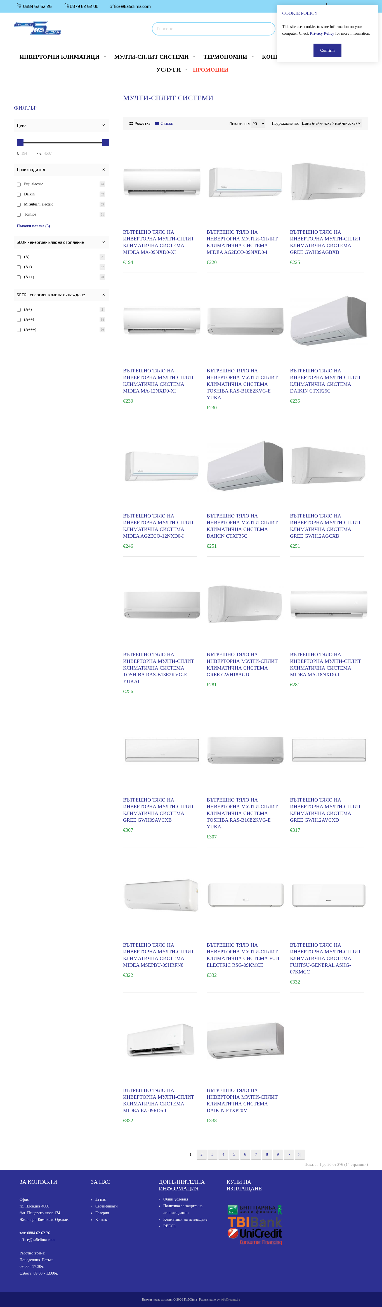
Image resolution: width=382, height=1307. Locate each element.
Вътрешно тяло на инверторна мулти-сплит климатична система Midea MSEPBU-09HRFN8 (158, 955)
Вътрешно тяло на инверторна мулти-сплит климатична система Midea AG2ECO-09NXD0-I (242, 242)
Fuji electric (33, 184)
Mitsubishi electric (38, 204)
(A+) (28, 267)
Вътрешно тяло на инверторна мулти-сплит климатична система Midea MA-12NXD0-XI (158, 381)
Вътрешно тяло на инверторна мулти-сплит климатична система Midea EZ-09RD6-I (158, 1100)
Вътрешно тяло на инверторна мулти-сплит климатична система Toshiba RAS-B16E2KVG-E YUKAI (242, 813)
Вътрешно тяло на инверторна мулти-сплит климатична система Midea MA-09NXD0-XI (158, 242)
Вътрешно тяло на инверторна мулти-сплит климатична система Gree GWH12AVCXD (325, 810)
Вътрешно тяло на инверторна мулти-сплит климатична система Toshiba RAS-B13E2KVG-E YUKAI (158, 668)
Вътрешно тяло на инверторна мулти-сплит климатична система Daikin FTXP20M (242, 1100)
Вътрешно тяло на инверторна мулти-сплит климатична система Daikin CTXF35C (242, 526)
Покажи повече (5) (33, 226)
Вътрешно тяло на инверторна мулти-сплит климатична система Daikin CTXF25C (325, 381)
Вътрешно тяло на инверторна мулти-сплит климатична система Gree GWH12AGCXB (325, 526)
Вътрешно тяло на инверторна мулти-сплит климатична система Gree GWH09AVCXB (158, 810)
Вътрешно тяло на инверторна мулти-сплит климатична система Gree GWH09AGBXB (325, 242)
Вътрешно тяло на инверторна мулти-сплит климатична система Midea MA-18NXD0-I (325, 664)
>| (299, 1154)
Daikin (29, 194)
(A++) (29, 277)
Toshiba (30, 214)
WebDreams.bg (230, 1299)
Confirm (327, 50)
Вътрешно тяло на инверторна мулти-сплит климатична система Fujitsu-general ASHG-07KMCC (325, 958)
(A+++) (30, 329)
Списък (166, 123)
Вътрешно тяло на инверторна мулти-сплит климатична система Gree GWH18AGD (242, 664)
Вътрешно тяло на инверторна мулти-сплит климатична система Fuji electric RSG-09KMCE (243, 955)
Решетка (142, 123)
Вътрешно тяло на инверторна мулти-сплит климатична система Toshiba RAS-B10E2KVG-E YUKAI (242, 384)
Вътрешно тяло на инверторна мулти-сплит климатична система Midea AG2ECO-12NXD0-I (158, 526)
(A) (27, 257)
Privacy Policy (322, 33)
